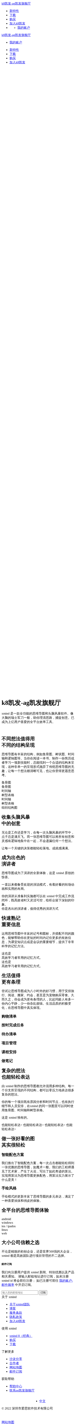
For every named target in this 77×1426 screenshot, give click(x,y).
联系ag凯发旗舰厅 (22, 1390)
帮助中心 (15, 1386)
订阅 (43, 1292)
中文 (42, 1401)
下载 (12, 54)
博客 (12, 1308)
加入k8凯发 (17, 1321)
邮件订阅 (15, 1371)
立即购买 (21, 729)
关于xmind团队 (19, 1304)
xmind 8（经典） (20, 1335)
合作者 (14, 1363)
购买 (12, 58)
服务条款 (15, 1312)
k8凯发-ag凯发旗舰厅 (16, 3)
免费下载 (8, 729)
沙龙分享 (15, 1359)
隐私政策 (15, 1317)
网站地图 (15, 1367)
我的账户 (23, 27)
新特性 (14, 49)
